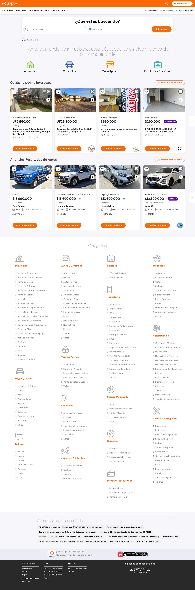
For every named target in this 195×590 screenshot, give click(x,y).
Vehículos (21, 10)
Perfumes (22, 469)
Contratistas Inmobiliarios (167, 347)
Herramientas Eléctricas (166, 356)
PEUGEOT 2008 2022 (94, 536)
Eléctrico (159, 373)
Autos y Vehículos (71, 265)
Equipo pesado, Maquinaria (76, 307)
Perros (158, 303)
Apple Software (117, 308)
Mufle (66, 316)
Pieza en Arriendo (26, 337)
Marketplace (59, 10)
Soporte (25, 575)
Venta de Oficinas (26, 286)
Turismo (159, 481)
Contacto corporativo (30, 578)
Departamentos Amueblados (32, 324)
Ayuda (24, 571)
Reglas (46, 578)
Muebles (22, 403)
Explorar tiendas (151, 10)
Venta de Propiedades (28, 273)
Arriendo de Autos (72, 286)
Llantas (66, 329)
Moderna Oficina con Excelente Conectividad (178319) (126, 532)
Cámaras (113, 313)
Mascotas (159, 265)
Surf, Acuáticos (116, 461)
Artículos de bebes (72, 465)
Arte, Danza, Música (73, 413)
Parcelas (22, 346)
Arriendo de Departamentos (31, 307)
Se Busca (67, 333)
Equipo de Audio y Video (121, 326)
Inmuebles (7, 10)
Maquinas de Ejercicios (120, 457)
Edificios (22, 342)
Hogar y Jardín (23, 378)
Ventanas (22, 420)
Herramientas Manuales (166, 360)
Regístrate (26, 581)
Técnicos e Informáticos (75, 426)
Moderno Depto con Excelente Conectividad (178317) (134, 536)
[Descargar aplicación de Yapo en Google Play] (141, 554)
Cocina (21, 390)
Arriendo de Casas (27, 303)
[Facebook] (131, 569)
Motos (66, 277)
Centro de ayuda (186, 10)
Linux (111, 338)
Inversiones (160, 426)
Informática (114, 321)
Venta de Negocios (164, 447)
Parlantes (114, 343)
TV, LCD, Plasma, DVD (119, 356)
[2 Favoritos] (102, 92)
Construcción (161, 335)
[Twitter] (140, 569)
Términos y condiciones (53, 568)
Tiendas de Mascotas (165, 290)
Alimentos (160, 273)
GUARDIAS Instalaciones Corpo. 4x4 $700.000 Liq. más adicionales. (71, 527)
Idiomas (67, 417)
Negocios (22, 355)
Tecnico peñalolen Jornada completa (124, 527)
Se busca (22, 412)
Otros (20, 424)
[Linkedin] (144, 569)
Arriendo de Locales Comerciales (33, 316)
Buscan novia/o (162, 294)
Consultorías (161, 451)
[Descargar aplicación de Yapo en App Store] (129, 554)
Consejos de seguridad (169, 10)
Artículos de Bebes (27, 386)
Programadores (162, 460)
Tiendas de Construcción (167, 399)
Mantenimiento (162, 394)
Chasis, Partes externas (74, 303)
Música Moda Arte (118, 397)
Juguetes (67, 474)
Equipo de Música (72, 312)
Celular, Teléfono (117, 317)
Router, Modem (116, 351)
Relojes (21, 473)
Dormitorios (23, 407)
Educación (67, 405)
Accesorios (68, 290)
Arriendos (22, 299)
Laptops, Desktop (118, 334)
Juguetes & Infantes (73, 458)
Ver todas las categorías (77, 568)
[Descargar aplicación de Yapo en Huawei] (120, 554)
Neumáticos (69, 324)
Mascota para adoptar (166, 307)
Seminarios (68, 434)
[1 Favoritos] (58, 169)
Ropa (20, 477)
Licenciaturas (69, 421)
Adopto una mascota (165, 312)
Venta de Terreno (26, 294)
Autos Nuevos (70, 281)
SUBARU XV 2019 (171, 536)
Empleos (112, 265)
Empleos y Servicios (39, 10)
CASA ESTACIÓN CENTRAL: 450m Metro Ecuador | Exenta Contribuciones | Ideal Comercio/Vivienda (85, 541)
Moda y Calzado (25, 464)
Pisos (20, 394)
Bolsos (21, 451)
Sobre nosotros (28, 568)
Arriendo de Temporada (29, 320)
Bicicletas (114, 448)
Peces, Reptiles (162, 299)
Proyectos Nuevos (26, 359)
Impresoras (114, 330)
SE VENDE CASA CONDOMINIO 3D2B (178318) (59, 536)
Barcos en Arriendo (72, 369)
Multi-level (160, 430)
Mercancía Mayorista (119, 480)
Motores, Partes (71, 320)
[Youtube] (148, 569)
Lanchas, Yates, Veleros (74, 377)
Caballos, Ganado (163, 277)
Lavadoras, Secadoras (120, 369)
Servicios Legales (163, 477)
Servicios (159, 386)
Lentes (21, 460)
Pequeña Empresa (164, 438)
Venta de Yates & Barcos (75, 381)
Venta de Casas (25, 281)
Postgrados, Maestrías (74, 430)
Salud (158, 473)
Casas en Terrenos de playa (31, 333)
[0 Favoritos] (14, 92)
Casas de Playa (25, 329)
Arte (111, 404)
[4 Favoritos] (14, 169)
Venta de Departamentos (30, 277)
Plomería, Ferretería (164, 381)
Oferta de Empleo (118, 273)
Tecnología (113, 297)
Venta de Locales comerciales (32, 290)
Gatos (158, 281)
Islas (20, 350)
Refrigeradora (116, 373)
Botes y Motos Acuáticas (75, 373)
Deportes (112, 441)
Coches (67, 469)
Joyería (21, 456)
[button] (48, 100)
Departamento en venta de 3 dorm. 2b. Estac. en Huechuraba (67, 532)
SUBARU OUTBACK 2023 (148, 541)
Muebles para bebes (73, 478)
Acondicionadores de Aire (122, 364)
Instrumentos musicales (120, 408)
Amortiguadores (71, 294)
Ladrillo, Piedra (162, 377)
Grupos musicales (118, 417)
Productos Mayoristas (166, 434)
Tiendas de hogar (26, 416)
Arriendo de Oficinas (27, 312)
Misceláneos (161, 351)
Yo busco (67, 386)
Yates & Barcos (70, 357)
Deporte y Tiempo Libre (121, 452)
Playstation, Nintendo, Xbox (122, 347)
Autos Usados (70, 273)
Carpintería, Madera (165, 343)
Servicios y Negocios (165, 418)
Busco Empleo (116, 277)
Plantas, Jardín (25, 399)
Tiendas (71, 571)
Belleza (19, 444)
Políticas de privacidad (53, 571)
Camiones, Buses (71, 299)
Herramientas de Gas (165, 364)
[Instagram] (136, 569)
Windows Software (118, 360)
